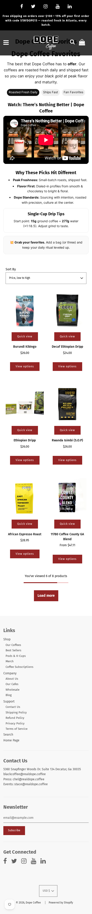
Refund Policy (15, 718)
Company (10, 673)
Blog (9, 695)
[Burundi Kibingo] (25, 310)
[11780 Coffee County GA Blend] (67, 497)
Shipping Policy (16, 712)
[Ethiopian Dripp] (25, 403)
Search (8, 734)
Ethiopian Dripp (25, 440)
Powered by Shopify (61, 902)
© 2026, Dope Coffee (28, 902)
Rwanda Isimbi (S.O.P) (67, 440)
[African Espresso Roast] (25, 497)
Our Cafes (12, 684)
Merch (10, 661)
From (67, 545)
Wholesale (12, 690)
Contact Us (13, 707)
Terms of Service (16, 729)
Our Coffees (13, 645)
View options (25, 366)
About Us (12, 679)
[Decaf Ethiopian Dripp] (67, 310)
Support (9, 701)
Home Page (11, 740)
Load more (46, 595)
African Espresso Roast (24, 534)
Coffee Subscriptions (19, 667)
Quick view (24, 336)
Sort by (11, 269)
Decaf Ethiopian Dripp (67, 347)
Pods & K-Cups (16, 656)
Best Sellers (13, 650)
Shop (6, 639)
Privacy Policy (15, 723)
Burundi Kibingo (24, 347)
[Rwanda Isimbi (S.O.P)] (67, 403)
